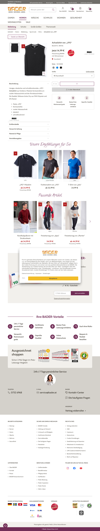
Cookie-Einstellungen (73, 438)
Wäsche (11, 435)
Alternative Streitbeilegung (74, 447)
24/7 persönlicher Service (36, 2)
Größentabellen (42, 467)
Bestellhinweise (42, 470)
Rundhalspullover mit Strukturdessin (25, 237)
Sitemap (11, 426)
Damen (11, 429)
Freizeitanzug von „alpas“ (50, 236)
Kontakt (11, 470)
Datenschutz (70, 435)
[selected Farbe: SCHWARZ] (60, 67)
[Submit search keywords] (53, 9)
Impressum (70, 432)
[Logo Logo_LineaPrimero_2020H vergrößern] (89, 52)
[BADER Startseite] (17, 10)
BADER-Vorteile (42, 426)
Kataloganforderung (44, 447)
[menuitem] (11, 18)
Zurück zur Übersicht (18, 37)
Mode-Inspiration (43, 483)
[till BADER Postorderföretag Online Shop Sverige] (15, 504)
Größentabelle (90, 71)
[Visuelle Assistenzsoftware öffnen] (80, 512)
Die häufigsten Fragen (44, 441)
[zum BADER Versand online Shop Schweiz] (20, 504)
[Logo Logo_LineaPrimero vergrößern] (14, 119)
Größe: (54, 71)
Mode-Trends (42, 486)
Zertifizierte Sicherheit (44, 435)
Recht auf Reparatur (72, 457)
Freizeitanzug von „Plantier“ (75, 236)
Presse (11, 473)
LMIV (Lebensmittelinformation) (76, 450)
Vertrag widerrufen (74, 410)
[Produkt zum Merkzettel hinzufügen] (77, 84)
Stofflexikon (41, 477)
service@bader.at (48, 392)
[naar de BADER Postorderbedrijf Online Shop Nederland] (25, 504)
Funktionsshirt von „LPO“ (50, 185)
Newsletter (41, 444)
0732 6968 (16, 392)
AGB (68, 429)
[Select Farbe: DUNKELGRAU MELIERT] (53, 67)
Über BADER (13, 467)
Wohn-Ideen (42, 489)
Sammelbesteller (43, 438)
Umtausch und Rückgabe (45, 432)
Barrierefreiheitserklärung (74, 454)
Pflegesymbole (42, 473)
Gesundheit (12, 441)
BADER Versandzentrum (16, 477)
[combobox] (42, 9)
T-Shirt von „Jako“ (74, 185)
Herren (11, 432)
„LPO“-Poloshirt (25, 185)
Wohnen (11, 438)
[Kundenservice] (5, 525)
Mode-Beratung (42, 480)
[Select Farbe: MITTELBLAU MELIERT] (57, 67)
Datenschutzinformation (62, 299)
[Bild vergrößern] (44, 73)
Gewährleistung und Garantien (75, 441)
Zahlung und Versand (44, 429)
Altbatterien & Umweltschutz (75, 444)
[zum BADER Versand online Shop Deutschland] (10, 504)
